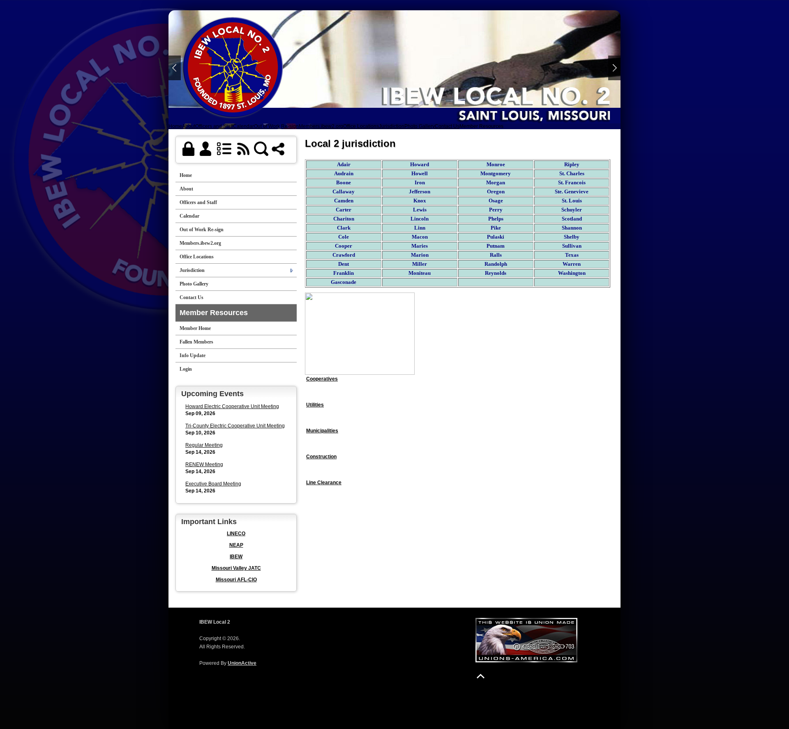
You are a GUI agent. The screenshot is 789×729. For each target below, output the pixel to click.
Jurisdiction (391, 126)
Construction (321, 457)
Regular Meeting (204, 445)
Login (186, 369)
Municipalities (322, 431)
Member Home (195, 328)
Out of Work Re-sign (276, 126)
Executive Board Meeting (213, 484)
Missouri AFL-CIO (236, 580)
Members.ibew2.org (321, 126)
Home (175, 126)
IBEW (236, 557)
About (188, 126)
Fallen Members (196, 342)
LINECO (236, 533)
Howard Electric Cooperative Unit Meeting (232, 406)
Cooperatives (322, 379)
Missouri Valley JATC (236, 568)
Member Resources (481, 126)
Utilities (315, 405)
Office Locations (361, 126)
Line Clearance (323, 482)
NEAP (236, 545)
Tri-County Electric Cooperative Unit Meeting (235, 426)
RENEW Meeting (204, 464)
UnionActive (242, 663)
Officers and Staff (214, 126)
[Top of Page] (480, 676)
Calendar (243, 126)
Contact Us (447, 126)
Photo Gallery (419, 126)
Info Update (192, 355)
